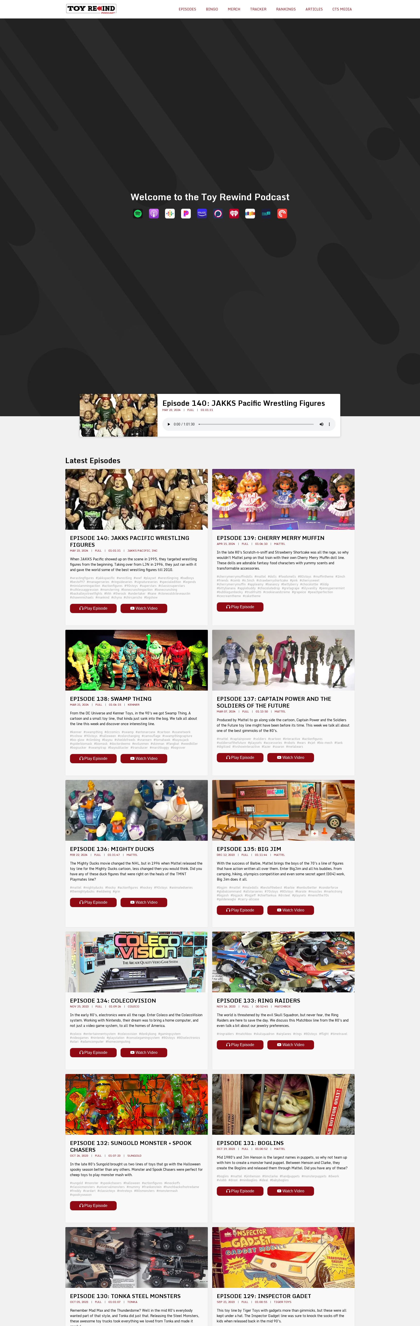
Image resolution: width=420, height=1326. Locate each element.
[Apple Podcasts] (154, 213)
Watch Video (146, 608)
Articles (314, 9)
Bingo (212, 9)
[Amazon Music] (202, 213)
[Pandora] (186, 213)
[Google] (170, 213)
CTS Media (342, 9)
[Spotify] (138, 213)
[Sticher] (250, 213)
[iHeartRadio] (234, 213)
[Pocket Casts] (282, 213)
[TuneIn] (266, 213)
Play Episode (95, 608)
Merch (234, 9)
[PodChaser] (218, 213)
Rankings (286, 9)
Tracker (258, 9)
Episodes (187, 9)
